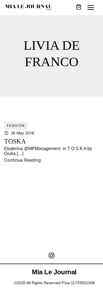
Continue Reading (22, 160)
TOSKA (15, 141)
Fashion (16, 125)
